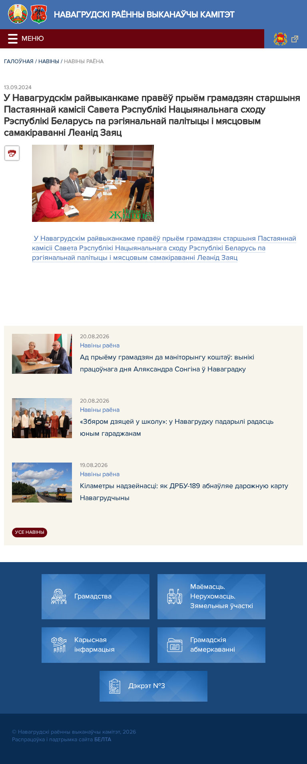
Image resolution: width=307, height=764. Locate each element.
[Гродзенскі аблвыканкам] (285, 38)
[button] (14, 38)
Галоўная (19, 61)
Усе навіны (29, 532)
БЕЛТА (102, 739)
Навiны (48, 61)
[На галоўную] (18, 14)
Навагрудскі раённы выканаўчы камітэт (144, 14)
